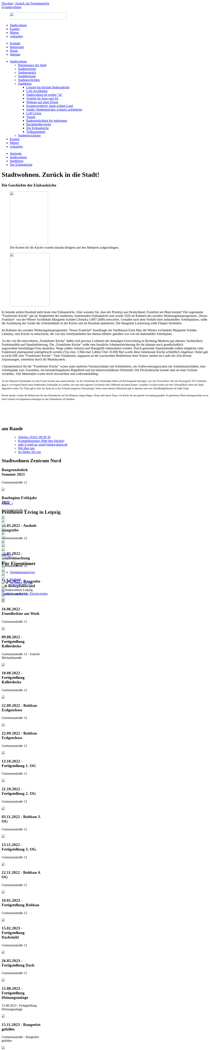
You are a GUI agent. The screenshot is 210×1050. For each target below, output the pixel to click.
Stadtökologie (27, 76)
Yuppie (30, 117)
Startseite (16, 153)
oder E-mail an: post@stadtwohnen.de (42, 444)
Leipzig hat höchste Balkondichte (48, 87)
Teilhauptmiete (35, 131)
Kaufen (14, 29)
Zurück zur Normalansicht (32, 3)
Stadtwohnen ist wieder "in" (44, 94)
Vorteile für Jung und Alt (42, 98)
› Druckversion (38, 593)
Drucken (7, 3)
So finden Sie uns (29, 452)
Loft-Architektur (37, 91)
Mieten (14, 32)
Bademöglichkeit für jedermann (46, 120)
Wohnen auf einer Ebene (42, 102)
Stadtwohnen (18, 25)
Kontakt (15, 43)
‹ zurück (7, 593)
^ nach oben (20, 593)
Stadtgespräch (27, 72)
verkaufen (16, 36)
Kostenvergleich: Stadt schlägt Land (49, 106)
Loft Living (33, 113)
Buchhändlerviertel (38, 124)
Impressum (17, 47)
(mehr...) (7, 503)
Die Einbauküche (37, 128)
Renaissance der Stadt (32, 65)
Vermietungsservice (22, 572)
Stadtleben (25, 83)
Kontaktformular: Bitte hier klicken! (41, 441)
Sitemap (15, 54)
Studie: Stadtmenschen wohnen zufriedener (54, 109)
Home (14, 50)
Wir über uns (26, 448)
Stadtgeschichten (29, 80)
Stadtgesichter (27, 69)
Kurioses (15, 579)
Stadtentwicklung (29, 135)
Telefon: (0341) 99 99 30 (34, 437)
